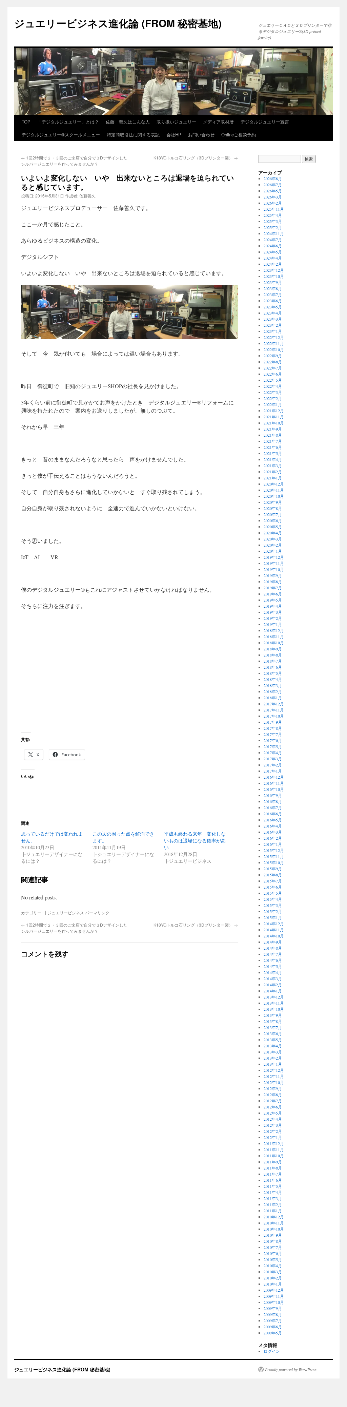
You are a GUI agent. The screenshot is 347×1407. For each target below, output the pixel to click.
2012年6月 (273, 1106)
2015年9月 (273, 868)
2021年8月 (273, 435)
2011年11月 (274, 1149)
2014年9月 (273, 942)
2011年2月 (273, 1204)
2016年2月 (273, 838)
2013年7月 (273, 1027)
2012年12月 (274, 1070)
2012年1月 (273, 1137)
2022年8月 (273, 361)
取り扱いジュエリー (176, 121)
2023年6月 (273, 300)
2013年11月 (274, 1003)
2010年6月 (273, 1253)
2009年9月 (273, 1308)
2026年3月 (273, 196)
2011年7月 (273, 1174)
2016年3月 (273, 832)
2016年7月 (273, 807)
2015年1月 (273, 917)
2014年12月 (274, 923)
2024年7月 (273, 239)
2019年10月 (274, 569)
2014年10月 (274, 935)
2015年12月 (274, 850)
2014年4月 (273, 972)
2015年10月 (274, 862)
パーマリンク (97, 912)
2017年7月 (273, 734)
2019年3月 (273, 612)
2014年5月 (273, 966)
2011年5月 (273, 1186)
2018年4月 (273, 679)
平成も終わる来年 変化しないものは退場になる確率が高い (195, 841)
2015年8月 (273, 874)
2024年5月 (273, 251)
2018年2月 (273, 691)
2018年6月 (273, 667)
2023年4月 (273, 313)
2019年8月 (273, 581)
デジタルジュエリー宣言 (265, 121)
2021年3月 (273, 465)
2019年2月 (273, 618)
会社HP (173, 134)
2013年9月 (273, 1015)
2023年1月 (273, 331)
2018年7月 (273, 661)
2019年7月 (273, 587)
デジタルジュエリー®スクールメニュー (61, 134)
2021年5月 (273, 453)
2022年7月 (273, 367)
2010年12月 (274, 1216)
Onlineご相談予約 (238, 134)
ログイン (272, 1351)
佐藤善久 (87, 195)
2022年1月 (273, 404)
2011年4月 (273, 1192)
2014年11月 (274, 929)
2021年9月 (273, 429)
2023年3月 (273, 319)
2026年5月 (273, 190)
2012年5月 (273, 1113)
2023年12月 (274, 270)
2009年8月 (273, 1314)
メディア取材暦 (218, 121)
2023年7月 (273, 294)
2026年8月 (273, 178)
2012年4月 (273, 1119)
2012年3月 (273, 1125)
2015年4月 (273, 899)
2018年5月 (273, 673)
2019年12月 (274, 557)
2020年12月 (274, 484)
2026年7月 (273, 184)
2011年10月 (274, 1155)
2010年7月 (273, 1247)
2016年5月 (273, 819)
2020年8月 (273, 508)
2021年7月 (273, 441)
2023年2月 (273, 325)
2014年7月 (273, 954)
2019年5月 (273, 600)
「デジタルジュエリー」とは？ (68, 121)
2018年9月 (273, 648)
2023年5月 (273, 306)
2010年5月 (273, 1259)
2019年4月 (273, 606)
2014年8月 (273, 948)
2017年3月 (273, 758)
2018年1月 (273, 697)
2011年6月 (273, 1180)
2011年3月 (273, 1198)
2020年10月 (274, 496)
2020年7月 (273, 514)
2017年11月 (274, 709)
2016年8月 (273, 801)
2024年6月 (273, 245)
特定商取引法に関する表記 (133, 134)
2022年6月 (273, 374)
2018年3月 (273, 685)
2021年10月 (274, 422)
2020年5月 (273, 526)
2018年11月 (274, 636)
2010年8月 (273, 1241)
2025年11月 (274, 209)
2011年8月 (273, 1168)
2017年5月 (273, 746)
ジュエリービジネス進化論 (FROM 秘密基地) (118, 23)
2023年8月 (273, 288)
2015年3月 (273, 905)
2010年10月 (274, 1229)
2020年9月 (273, 502)
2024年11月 (274, 233)
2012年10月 (274, 1082)
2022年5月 (273, 380)
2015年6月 (273, 887)
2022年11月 (274, 343)
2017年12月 (274, 703)
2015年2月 (273, 911)
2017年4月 (273, 752)
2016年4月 (273, 826)
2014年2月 (273, 984)
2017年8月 (273, 728)
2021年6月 (273, 447)
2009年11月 (274, 1296)
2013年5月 (273, 1039)
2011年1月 (273, 1210)
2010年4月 (273, 1265)
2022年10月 (274, 349)
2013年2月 (273, 1058)
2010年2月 (273, 1277)
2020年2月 (273, 545)
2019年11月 (274, 563)
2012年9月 (273, 1088)
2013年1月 (273, 1064)
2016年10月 (274, 789)
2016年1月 (273, 844)
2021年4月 (273, 459)
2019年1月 (273, 624)
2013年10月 (274, 1009)
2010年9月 (273, 1235)
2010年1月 (273, 1284)
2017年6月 (273, 740)
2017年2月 (273, 764)
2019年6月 (273, 593)
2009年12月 (274, 1290)
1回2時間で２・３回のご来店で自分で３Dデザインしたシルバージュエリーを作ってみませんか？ (74, 161)
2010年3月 (273, 1271)
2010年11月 (274, 1222)
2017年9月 (273, 722)
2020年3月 (273, 538)
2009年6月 (273, 1326)
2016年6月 (273, 813)
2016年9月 (273, 795)
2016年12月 (274, 777)
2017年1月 (273, 771)
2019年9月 (273, 575)
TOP (26, 121)
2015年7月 (273, 880)
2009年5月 (273, 1332)
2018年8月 (273, 655)
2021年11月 (274, 416)
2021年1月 (273, 477)
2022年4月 (273, 386)
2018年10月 (274, 642)
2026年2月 (273, 203)
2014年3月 (273, 978)
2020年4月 (273, 532)
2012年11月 (274, 1076)
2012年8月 (273, 1094)
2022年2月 (273, 398)
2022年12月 (274, 337)
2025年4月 (273, 215)
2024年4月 (273, 258)
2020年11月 (274, 490)
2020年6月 (273, 520)
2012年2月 (273, 1131)
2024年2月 (273, 264)
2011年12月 (274, 1143)
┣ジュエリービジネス (63, 912)
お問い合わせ (201, 134)
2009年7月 (273, 1320)
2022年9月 (273, 355)
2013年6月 (273, 1033)
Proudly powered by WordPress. (291, 1369)
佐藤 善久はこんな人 (128, 121)
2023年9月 (273, 282)
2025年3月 (273, 221)
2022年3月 (273, 392)
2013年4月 (273, 1045)
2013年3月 (273, 1051)
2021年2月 (273, 471)
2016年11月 (274, 783)
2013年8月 (273, 1021)
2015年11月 (274, 856)
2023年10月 (274, 276)
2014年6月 (273, 960)
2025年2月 (273, 227)
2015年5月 (273, 893)
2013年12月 (274, 997)
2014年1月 (273, 990)
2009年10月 (274, 1302)
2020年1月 (273, 551)
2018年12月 (274, 630)
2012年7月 (273, 1100)
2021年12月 (274, 410)
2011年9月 (273, 1161)
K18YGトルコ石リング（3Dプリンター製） (196, 157)
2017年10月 (274, 716)
